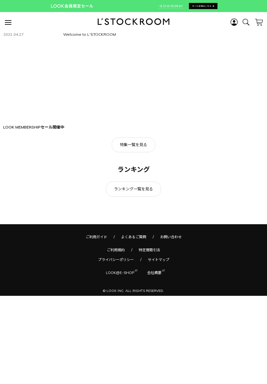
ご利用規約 (116, 250)
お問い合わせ (171, 237)
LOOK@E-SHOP (120, 272)
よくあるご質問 (133, 237)
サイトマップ (158, 259)
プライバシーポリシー (116, 259)
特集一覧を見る (133, 144)
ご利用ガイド (96, 237)
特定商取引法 (149, 250)
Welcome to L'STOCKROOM (89, 34)
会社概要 (154, 272)
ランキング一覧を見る (133, 188)
